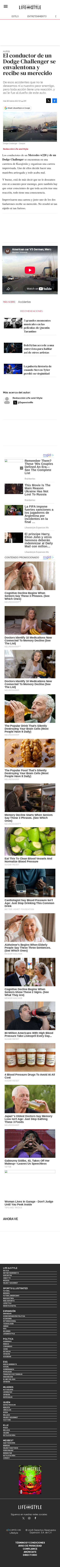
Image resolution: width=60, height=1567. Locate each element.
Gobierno (7, 1341)
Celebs (6, 1433)
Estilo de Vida (9, 1455)
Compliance (30, 1549)
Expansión (9, 1311)
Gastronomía (9, 1443)
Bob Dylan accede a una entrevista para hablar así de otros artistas (39, 348)
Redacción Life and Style (27, 397)
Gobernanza (8, 1369)
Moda (5, 1412)
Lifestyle (7, 1303)
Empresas (7, 1313)
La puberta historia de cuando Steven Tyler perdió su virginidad (38, 369)
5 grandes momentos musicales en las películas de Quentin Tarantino (37, 326)
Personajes (8, 1450)
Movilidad (7, 1372)
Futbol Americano (11, 1296)
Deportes (7, 1275)
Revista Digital (9, 1306)
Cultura (7, 1420)
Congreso (7, 1346)
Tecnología (8, 1324)
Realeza (6, 1407)
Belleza (6, 1415)
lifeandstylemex (32, 1518)
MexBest (8, 1440)
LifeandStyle (9, 1333)
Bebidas (6, 1445)
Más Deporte (8, 1301)
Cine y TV (6, 1278)
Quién (6, 1402)
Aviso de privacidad (30, 1546)
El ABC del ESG (9, 1379)
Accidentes (24, 301)
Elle (6, 1425)
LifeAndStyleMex (38, 1518)
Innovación (8, 1377)
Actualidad (8, 1389)
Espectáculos (9, 1405)
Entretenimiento (37, 16)
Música (6, 1280)
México (6, 1344)
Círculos (7, 1410)
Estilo (15, 16)
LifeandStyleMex (23, 1518)
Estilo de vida (9, 1435)
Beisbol (6, 1293)
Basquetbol (8, 1298)
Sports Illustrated (15, 1288)
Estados (7, 1351)
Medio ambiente (10, 1364)
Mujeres (6, 1331)
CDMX (5, 1349)
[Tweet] (48, 100)
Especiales (7, 1397)
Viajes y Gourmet (10, 1283)
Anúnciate (30, 1552)
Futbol (6, 1291)
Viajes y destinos (10, 1448)
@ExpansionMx (25, 402)
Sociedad (7, 1356)
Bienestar (7, 1453)
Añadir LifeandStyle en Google (19, 108)
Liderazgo (7, 1392)
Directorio (30, 1555)
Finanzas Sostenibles (12, 1374)
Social (6, 1367)
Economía (7, 1318)
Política (8, 1339)
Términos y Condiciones (30, 1542)
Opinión (6, 1354)
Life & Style (10, 1268)
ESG (4, 1328)
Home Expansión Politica (14, 1316)
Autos (6, 51)
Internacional (9, 1321)
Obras (5, 1326)
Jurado (6, 1458)
